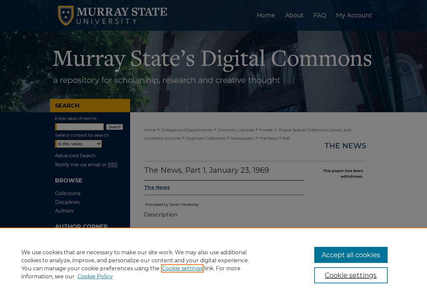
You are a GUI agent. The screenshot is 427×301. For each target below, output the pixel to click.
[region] (213, 264)
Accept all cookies (351, 255)
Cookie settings (182, 268)
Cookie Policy (95, 276)
